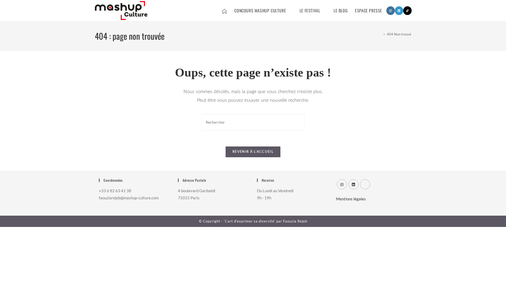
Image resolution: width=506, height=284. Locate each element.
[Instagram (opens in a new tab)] (390, 10)
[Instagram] (342, 184)
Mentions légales (351, 198)
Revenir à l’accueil (253, 152)
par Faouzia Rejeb (291, 221)
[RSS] (365, 184)
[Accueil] (380, 34)
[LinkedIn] (353, 184)
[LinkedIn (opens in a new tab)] (399, 10)
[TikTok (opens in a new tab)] (407, 10)
